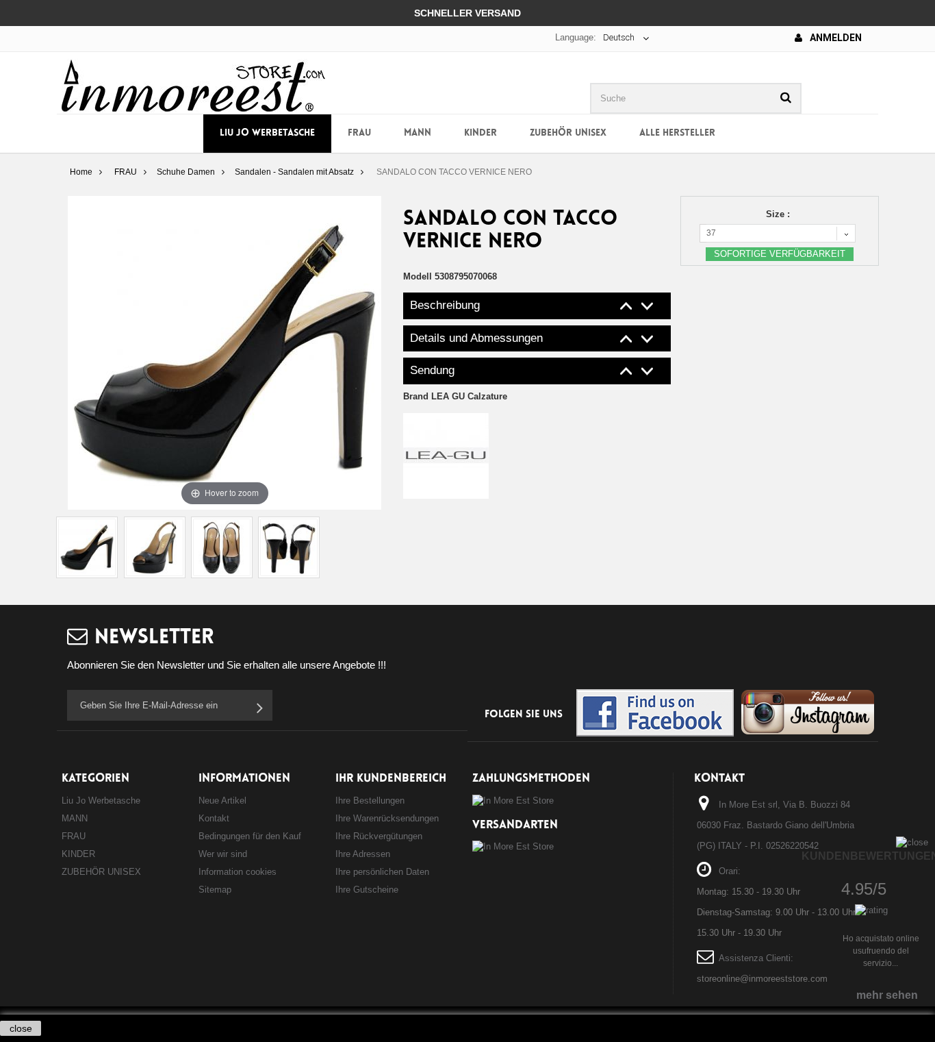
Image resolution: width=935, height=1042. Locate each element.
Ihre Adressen (362, 854)
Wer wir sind (222, 854)
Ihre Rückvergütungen (378, 836)
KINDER (480, 133)
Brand (455, 396)
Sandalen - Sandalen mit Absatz (294, 172)
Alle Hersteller (677, 133)
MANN (417, 133)
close (21, 1028)
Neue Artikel (222, 800)
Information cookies (237, 872)
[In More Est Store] (193, 84)
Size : (779, 214)
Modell (417, 276)
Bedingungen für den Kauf (249, 836)
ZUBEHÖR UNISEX (568, 133)
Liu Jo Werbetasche (267, 133)
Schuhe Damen (186, 172)
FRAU (359, 133)
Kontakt (213, 818)
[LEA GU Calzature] (446, 455)
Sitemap (214, 889)
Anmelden (835, 37)
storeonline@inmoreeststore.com (762, 978)
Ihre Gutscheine (366, 889)
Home (81, 172)
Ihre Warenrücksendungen (387, 818)
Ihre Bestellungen (370, 800)
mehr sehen (887, 995)
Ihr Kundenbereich (390, 778)
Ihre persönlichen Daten (382, 872)
